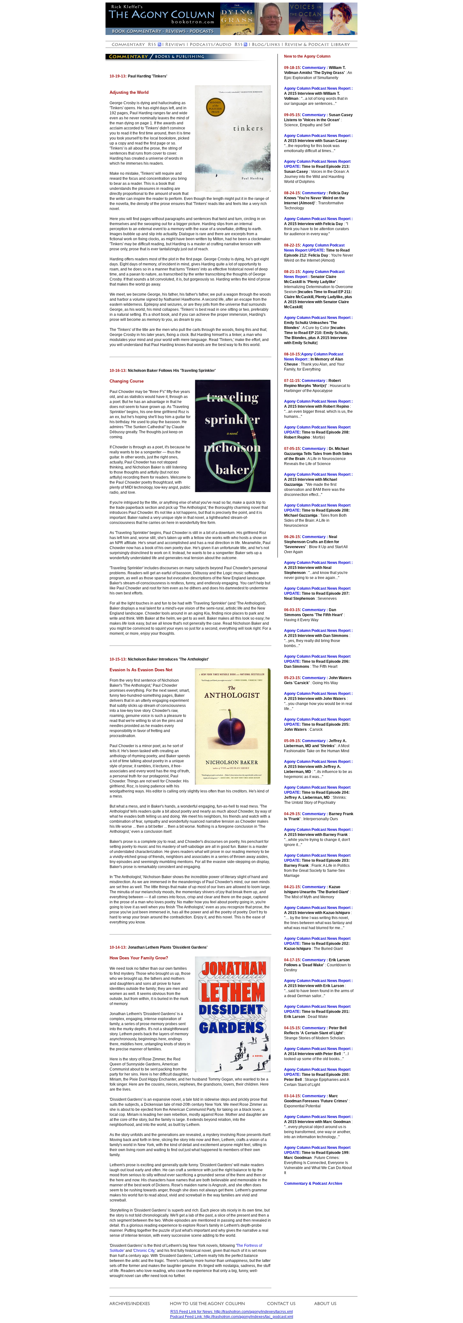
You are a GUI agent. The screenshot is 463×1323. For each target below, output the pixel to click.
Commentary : (315, 67)
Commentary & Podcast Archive (313, 1183)
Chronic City (144, 1250)
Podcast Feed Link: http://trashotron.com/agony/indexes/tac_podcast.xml (231, 1316)
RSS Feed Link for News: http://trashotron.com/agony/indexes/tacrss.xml (231, 1311)
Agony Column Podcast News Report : (318, 88)
